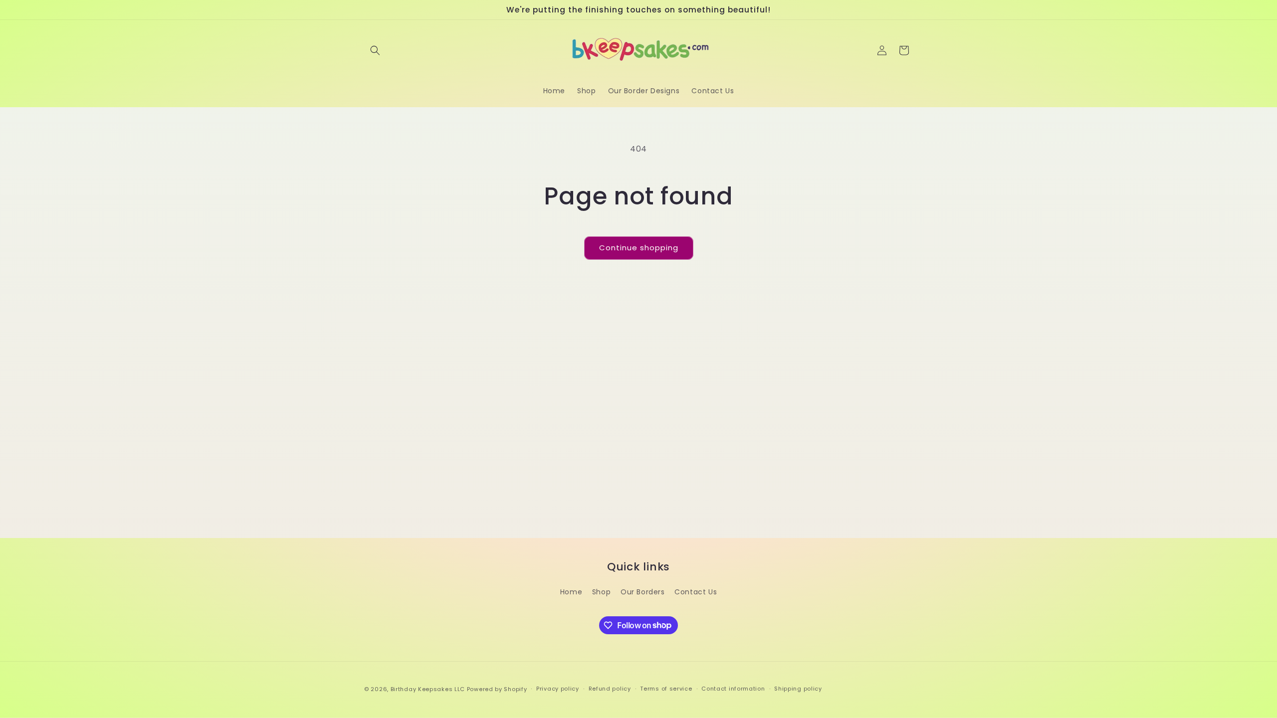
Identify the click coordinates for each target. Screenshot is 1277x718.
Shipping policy (798, 689)
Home (571, 592)
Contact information (733, 689)
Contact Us (695, 592)
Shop (601, 592)
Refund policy (610, 689)
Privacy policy (557, 689)
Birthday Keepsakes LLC (428, 689)
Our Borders (643, 592)
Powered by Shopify (497, 689)
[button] (375, 50)
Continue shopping (638, 247)
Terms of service (666, 689)
